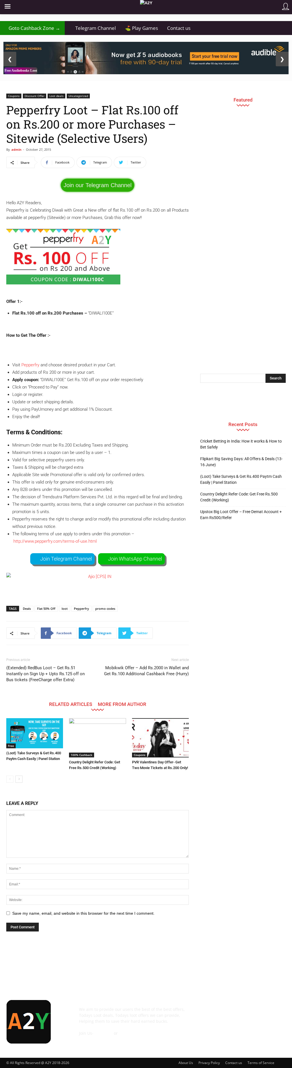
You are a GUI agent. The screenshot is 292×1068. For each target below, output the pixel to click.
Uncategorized (78, 96)
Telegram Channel (92, 28)
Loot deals (56, 96)
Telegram (104, 1033)
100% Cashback (81, 755)
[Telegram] (252, 1013)
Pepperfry (30, 364)
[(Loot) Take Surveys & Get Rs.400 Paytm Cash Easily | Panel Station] (34, 733)
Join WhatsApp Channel (135, 559)
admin (16, 149)
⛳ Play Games (141, 28)
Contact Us (89, 1039)
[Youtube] (206, 1029)
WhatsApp (129, 1033)
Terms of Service (261, 1062)
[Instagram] (236, 1013)
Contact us (178, 28)
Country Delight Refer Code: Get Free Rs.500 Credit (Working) (239, 497)
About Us (186, 1062)
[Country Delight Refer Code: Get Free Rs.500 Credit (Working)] (97, 737)
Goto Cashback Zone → (32, 28)
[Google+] (221, 1013)
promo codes (105, 608)
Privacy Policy (209, 1062)
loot (65, 608)
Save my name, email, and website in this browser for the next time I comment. (83, 913)
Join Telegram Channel (66, 559)
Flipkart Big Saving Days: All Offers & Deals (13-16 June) (241, 461)
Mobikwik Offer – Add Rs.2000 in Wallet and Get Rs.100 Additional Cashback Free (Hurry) (146, 670)
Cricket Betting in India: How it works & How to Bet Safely (241, 444)
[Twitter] (267, 1013)
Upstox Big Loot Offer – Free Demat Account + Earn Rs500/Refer (241, 514)
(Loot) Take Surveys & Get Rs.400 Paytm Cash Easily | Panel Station (241, 479)
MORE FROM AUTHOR (122, 704)
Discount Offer (34, 96)
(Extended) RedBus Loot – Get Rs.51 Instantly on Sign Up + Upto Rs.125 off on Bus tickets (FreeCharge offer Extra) (45, 673)
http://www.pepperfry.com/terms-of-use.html (55, 541)
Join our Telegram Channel (97, 185)
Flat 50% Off (46, 608)
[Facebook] (206, 1013)
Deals (27, 608)
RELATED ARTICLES (70, 704)
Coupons (14, 96)
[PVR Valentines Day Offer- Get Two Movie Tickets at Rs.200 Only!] (160, 737)
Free (11, 746)
